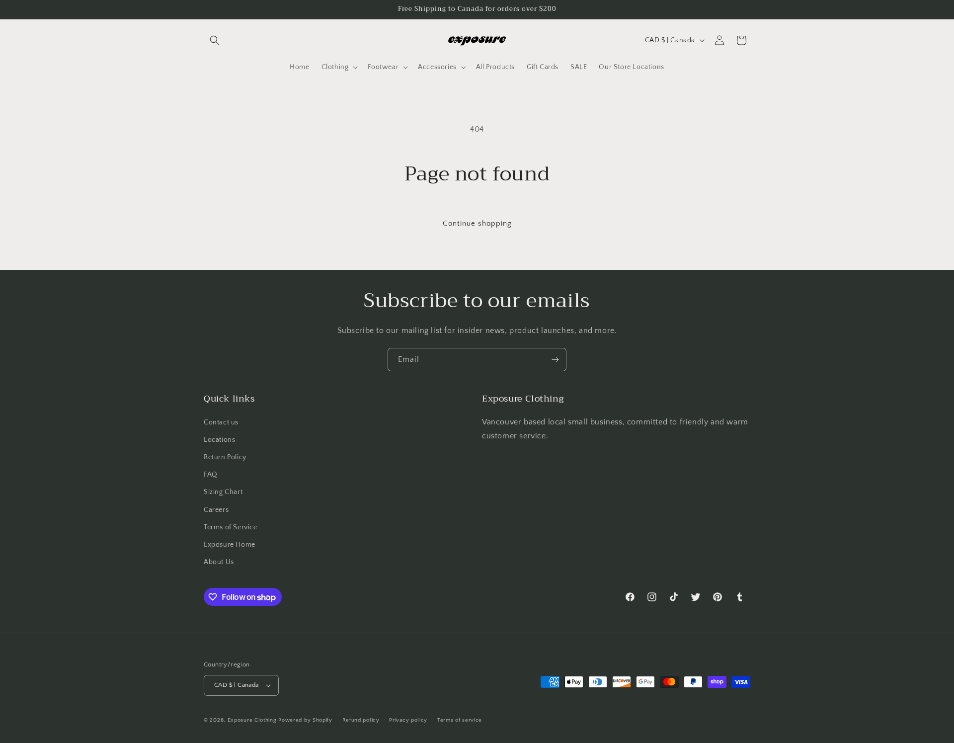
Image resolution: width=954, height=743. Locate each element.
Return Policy (225, 457)
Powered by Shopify (305, 720)
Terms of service (459, 720)
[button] (215, 40)
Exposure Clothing (252, 720)
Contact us (221, 422)
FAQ (211, 475)
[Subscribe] (555, 359)
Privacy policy (408, 720)
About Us (219, 562)
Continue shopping (477, 223)
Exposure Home (229, 545)
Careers (216, 510)
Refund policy (361, 720)
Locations (219, 440)
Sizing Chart (223, 492)
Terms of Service (230, 527)
